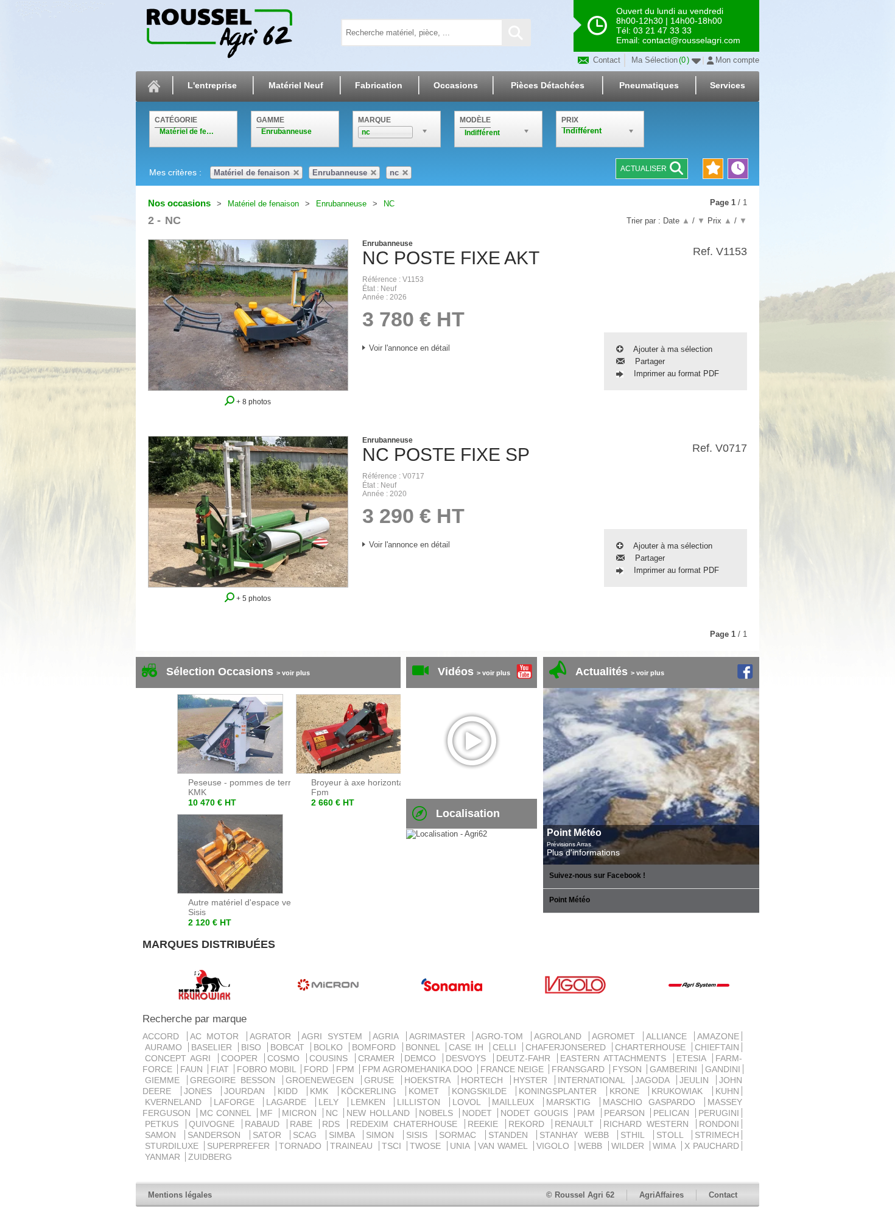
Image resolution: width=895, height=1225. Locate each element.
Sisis (419, 1135)
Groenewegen (322, 1080)
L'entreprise (212, 85)
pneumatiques (649, 85)
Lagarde (289, 1102)
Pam (587, 1113)
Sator (270, 1135)
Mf (268, 1113)
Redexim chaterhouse (406, 1124)
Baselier (213, 1047)
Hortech (484, 1080)
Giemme (164, 1080)
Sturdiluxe (173, 1146)
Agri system (334, 1036)
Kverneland (176, 1102)
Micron (301, 1113)
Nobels (438, 1113)
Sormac (460, 1135)
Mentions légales (180, 1194)
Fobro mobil (267, 1069)
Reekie (485, 1124)
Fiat (221, 1069)
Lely (331, 1102)
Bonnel (424, 1047)
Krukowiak (680, 1091)
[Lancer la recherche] (516, 32)
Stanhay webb (577, 1135)
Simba (344, 1135)
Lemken (371, 1102)
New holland (379, 1113)
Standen (511, 1135)
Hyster (532, 1080)
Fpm (346, 1069)
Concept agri (180, 1058)
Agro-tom (502, 1036)
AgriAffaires (661, 1194)
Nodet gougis (535, 1113)
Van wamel (504, 1146)
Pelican (673, 1113)
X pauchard (711, 1146)
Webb (591, 1146)
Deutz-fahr (525, 1058)
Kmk (322, 1091)
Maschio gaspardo (652, 1102)
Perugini (718, 1113)
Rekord (528, 1124)
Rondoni (719, 1124)
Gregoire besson (235, 1080)
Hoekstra (429, 1080)
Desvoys (468, 1058)
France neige (513, 1069)
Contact (605, 60)
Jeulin (696, 1080)
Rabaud (264, 1124)
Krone (628, 1091)
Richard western (648, 1124)
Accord (163, 1036)
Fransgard (579, 1069)
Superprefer (240, 1146)
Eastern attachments (615, 1058)
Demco (422, 1058)
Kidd (291, 1091)
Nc (334, 1113)
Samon (163, 1135)
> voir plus (293, 672)
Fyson (628, 1069)
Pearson (626, 1113)
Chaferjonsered (567, 1047)
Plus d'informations (583, 852)
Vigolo (554, 1146)
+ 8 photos (252, 401)
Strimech (717, 1135)
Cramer (378, 1058)
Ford (317, 1069)
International (594, 1080)
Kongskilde (483, 1091)
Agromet (616, 1036)
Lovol (469, 1102)
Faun (192, 1069)
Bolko (330, 1047)
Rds (333, 1124)
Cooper (241, 1058)
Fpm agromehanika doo (418, 1069)
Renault (576, 1124)
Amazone (718, 1036)
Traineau (353, 1146)
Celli (506, 1047)
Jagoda (654, 1080)
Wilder (629, 1146)
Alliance (669, 1036)
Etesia (693, 1058)
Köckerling (372, 1091)
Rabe (303, 1124)
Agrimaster (440, 1036)
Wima (665, 1146)
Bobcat (289, 1047)
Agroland (560, 1036)
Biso (253, 1047)
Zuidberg (210, 1157)
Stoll (672, 1135)
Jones (201, 1091)
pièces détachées (547, 85)
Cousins (330, 1058)
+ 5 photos (252, 598)
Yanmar (164, 1157)
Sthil (635, 1135)
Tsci (393, 1146)
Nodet (479, 1113)
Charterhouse (652, 1047)
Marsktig (571, 1102)
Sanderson (217, 1135)
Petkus (164, 1124)
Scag (308, 1135)
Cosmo (285, 1058)
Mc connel (227, 1113)
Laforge (237, 1102)
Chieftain (717, 1047)
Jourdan (248, 1091)
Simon (383, 1135)
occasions (455, 85)
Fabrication (378, 85)
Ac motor (217, 1036)
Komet (427, 1091)
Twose (427, 1146)
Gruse (381, 1080)
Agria (388, 1036)
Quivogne (214, 1124)
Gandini (722, 1069)
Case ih (468, 1047)
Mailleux (516, 1102)
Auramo (165, 1047)
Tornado (302, 1146)
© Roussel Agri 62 (580, 1194)
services (727, 85)
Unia (461, 1146)
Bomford (375, 1047)
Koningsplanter (561, 1091)
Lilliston (422, 1102)
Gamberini (675, 1069)
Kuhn (727, 1091)
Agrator (273, 1036)
